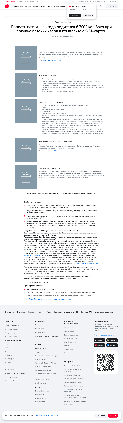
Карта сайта (68, 405)
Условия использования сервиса (75, 401)
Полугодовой (9, 381)
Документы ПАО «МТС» (72, 366)
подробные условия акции (52, 60)
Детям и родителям (71, 335)
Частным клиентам (10, 1)
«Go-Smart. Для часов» (32, 255)
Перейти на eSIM (40, 383)
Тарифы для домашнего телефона (46, 336)
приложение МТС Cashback (53, 151)
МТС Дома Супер (11, 336)
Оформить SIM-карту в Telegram (46, 363)
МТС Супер (9, 348)
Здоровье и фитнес (70, 339)
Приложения (68, 349)
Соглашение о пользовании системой (73, 391)
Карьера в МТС (86, 312)
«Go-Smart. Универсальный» (87, 263)
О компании (9, 312)
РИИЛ (7, 366)
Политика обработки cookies (74, 386)
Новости (41, 312)
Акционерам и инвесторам (104, 312)
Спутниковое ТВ (40, 398)
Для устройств (40, 321)
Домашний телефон (41, 402)
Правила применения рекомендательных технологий (75, 396)
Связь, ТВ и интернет (12, 326)
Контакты (31, 312)
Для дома (38, 387)
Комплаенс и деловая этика (73, 379)
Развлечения (68, 328)
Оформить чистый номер (43, 367)
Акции (49, 312)
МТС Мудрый (9, 359)
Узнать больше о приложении (104, 335)
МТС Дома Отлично (11, 329)
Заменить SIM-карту (42, 379)
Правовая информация (72, 375)
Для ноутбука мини (41, 325)
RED (6, 344)
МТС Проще (9, 362)
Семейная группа (70, 342)
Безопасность (69, 331)
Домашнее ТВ (39, 395)
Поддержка (21, 312)
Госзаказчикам (29, 1)
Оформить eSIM (40, 359)
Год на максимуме (11, 377)
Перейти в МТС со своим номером (46, 356)
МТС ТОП (8, 351)
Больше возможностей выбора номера (45, 375)
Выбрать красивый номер (43, 370)
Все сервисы (68, 353)
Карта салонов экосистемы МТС (66, 312)
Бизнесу (20, 1)
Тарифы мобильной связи (13, 341)
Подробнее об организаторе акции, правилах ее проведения (47, 299)
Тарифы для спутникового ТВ (15, 374)
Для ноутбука (39, 329)
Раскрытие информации (72, 382)
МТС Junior (8, 355)
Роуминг (37, 352)
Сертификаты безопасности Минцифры (73, 370)
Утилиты (67, 346)
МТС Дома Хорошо (11, 333)
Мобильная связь (40, 349)
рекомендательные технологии (46, 415)
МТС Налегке (9, 369)
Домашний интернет (42, 391)
